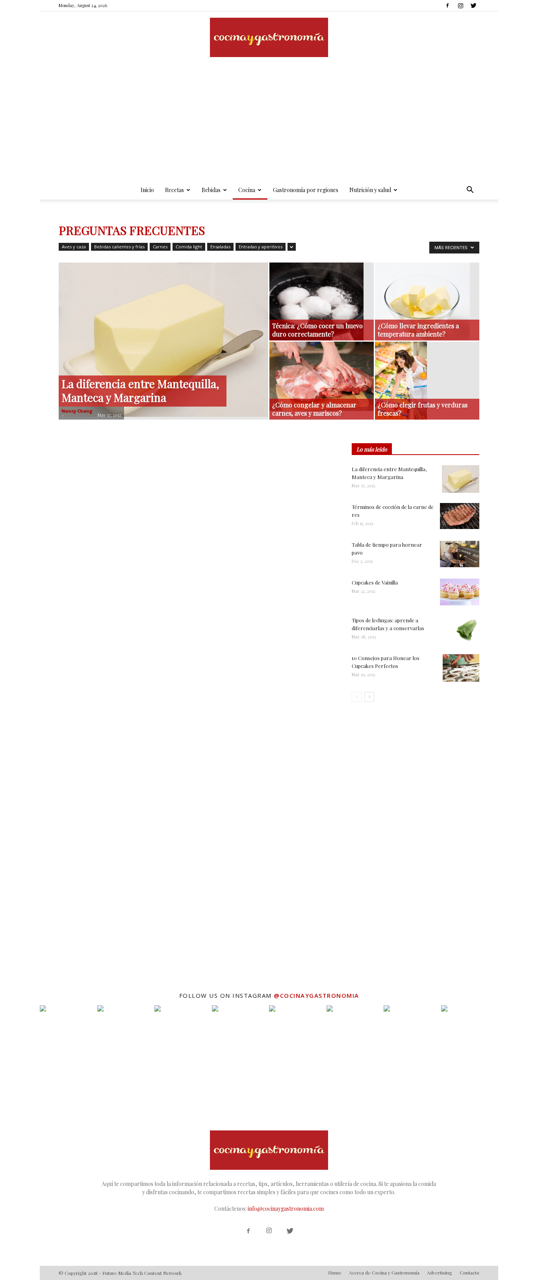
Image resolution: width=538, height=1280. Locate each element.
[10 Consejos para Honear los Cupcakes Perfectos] (461, 668)
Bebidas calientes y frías (119, 247)
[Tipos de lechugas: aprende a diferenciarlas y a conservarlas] (465, 630)
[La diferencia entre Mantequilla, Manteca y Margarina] (163, 340)
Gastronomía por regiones (305, 190)
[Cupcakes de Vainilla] (459, 592)
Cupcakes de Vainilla (375, 582)
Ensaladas (220, 247)
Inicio (147, 190)
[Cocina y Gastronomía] (269, 37)
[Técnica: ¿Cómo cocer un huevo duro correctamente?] (321, 301)
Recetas (174, 190)
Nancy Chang (76, 411)
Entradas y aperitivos (260, 247)
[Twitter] (473, 5)
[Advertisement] (269, 122)
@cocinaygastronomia (316, 995)
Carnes (160, 247)
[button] (469, 190)
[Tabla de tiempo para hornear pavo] (459, 554)
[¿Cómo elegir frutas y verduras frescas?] (427, 381)
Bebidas (211, 190)
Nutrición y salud (370, 190)
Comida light (189, 247)
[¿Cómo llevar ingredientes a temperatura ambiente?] (427, 301)
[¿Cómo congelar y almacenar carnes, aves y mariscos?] (321, 376)
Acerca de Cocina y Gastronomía (384, 1272)
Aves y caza (74, 247)
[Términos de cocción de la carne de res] (459, 516)
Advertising (439, 1272)
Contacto (469, 1272)
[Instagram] (460, 5)
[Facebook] (447, 5)
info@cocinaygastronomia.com (286, 1208)
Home (334, 1272)
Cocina (246, 190)
